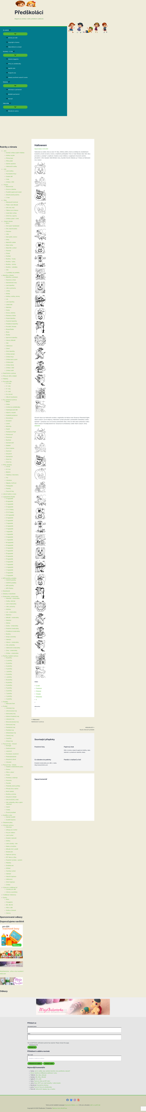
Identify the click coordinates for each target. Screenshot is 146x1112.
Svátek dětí (9, 176)
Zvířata (8, 884)
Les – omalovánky (11, 612)
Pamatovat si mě (33, 1045)
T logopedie (9, 564)
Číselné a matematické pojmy (14, 766)
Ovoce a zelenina (11, 189)
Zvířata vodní (10, 370)
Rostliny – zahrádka (11, 267)
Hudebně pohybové (11, 415)
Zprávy (5, 897)
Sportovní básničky (11, 337)
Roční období (10, 791)
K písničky (9, 674)
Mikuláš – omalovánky (12, 617)
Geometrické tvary (11, 282)
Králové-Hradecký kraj (12, 716)
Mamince (8, 615)
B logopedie (9, 501)
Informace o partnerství (15, 89)
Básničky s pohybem (12, 277)
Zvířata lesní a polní (11, 359)
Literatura (9, 480)
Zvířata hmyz (10, 356)
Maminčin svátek (11, 242)
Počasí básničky (10, 318)
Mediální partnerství (14, 94)
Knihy (7, 239)
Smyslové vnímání (11, 797)
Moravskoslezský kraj (12, 722)
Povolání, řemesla (11, 326)
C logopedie (9, 504)
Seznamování (10, 442)
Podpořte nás (12, 73)
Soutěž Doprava (10, 819)
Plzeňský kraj (10, 730)
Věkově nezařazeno (11, 397)
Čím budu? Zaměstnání (12, 226)
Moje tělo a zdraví (11, 248)
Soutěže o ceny (7, 815)
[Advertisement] (73, 127)
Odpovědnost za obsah (15, 47)
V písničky (9, 696)
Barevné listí (9, 186)
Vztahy (8, 809)
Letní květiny (9, 171)
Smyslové (9, 453)
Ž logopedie (9, 572)
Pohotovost (9, 434)
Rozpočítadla (10, 329)
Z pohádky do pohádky (13, 272)
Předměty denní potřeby (13, 786)
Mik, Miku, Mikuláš (41, 1075)
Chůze (8, 404)
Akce (7, 899)
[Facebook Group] (71, 1100)
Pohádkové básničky (12, 324)
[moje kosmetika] (11, 984)
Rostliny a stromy (11, 794)
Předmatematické (11, 756)
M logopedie (9, 542)
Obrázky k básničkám (9, 593)
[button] (10, 30)
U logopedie (9, 567)
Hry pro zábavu (10, 832)
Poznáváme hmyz (11, 173)
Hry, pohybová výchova (10, 399)
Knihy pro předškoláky (14, 63)
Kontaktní (8, 421)
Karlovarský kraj (10, 713)
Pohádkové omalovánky (13, 631)
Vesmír (8, 807)
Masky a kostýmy (11, 846)
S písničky (9, 690)
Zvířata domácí (10, 354)
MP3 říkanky (9, 588)
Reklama (5, 82)
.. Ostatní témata (8, 221)
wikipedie (37, 425)
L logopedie (9, 539)
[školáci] (11, 947)
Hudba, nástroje (10, 601)
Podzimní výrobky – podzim (14, 860)
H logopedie (9, 529)
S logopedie (9, 561)
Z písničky (9, 699)
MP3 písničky (10, 585)
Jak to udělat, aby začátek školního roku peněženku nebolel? (52, 1071)
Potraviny (9, 780)
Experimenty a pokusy (9, 373)
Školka (8, 335)
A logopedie (9, 498)
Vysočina (8, 738)
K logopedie (9, 537)
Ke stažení (6, 30)
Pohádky (5, 701)
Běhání (8, 401)
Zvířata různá (10, 365)
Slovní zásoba (10, 448)
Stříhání (8, 868)
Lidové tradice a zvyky (9, 494)
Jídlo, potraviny (10, 606)
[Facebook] (67, 1100)
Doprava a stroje (11, 280)
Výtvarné (8, 762)
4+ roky (8, 389)
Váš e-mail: (30, 1054)
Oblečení (8, 620)
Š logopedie (9, 559)
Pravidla (8, 783)
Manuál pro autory (13, 111)
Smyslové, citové (11, 759)
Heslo (28, 1033)
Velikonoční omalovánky (13, 647)
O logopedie (9, 548)
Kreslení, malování (11, 838)
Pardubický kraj (10, 727)
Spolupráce (9, 456)
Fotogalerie (9, 902)
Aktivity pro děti (12, 38)
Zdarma (8, 913)
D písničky (9, 663)
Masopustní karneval (12, 202)
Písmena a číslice (11, 315)
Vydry (55, 1073)
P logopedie (9, 550)
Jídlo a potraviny (11, 288)
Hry (7, 477)
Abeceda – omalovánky (13, 598)
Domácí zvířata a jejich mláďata (15, 152)
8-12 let (8, 469)
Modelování (9, 852)
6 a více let (9, 394)
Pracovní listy (10, 491)
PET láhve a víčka (11, 857)
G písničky (9, 666)
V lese (8, 197)
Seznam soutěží (10, 817)
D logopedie (9, 518)
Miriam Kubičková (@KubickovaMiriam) (41, 1073)
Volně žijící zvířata (11, 213)
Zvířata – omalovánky (12, 653)
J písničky (9, 671)
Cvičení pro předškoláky (13, 407)
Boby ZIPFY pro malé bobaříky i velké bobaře (47, 1083)
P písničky (9, 688)
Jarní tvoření (9, 835)
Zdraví (8, 348)
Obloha (8, 623)
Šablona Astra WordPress (59, 1108)
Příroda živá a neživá (12, 788)
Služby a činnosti (11, 910)
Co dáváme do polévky (43, 760)
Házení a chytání (11, 412)
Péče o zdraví (10, 772)
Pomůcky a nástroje (11, 777)
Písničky (8, 488)
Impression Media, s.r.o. (71, 1105)
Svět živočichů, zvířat (12, 799)
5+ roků (8, 391)
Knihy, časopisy (7, 464)
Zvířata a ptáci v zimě (12, 218)
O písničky (9, 685)
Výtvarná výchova (8, 825)
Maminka (8, 307)
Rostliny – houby (11, 259)
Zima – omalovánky (11, 650)
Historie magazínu (13, 59)
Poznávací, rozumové (12, 754)
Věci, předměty (10, 645)
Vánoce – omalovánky (12, 642)
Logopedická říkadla (9, 496)
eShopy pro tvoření (11, 830)
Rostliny (8, 634)
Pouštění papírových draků (14, 192)
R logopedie (9, 556)
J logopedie (9, 534)
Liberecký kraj (10, 719)
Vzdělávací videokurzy (9, 895)
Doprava (8, 231)
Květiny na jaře (10, 155)
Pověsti (5, 706)
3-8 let (8, 466)
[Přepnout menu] (15, 33)
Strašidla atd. (10, 865)
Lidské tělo (9, 304)
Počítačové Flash (11, 432)
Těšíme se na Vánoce (12, 210)
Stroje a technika (11, 636)
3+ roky (8, 386)
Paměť (8, 429)
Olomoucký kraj (10, 724)
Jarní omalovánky (11, 604)
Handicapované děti (12, 410)
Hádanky (5, 378)
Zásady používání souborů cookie (18, 77)
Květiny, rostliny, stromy (13, 296)
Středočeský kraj (11, 733)
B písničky (9, 658)
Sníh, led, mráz (10, 207)
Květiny (8, 841)
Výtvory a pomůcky (11, 892)
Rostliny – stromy (11, 264)
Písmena (8, 250)
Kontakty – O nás (8, 51)
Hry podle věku (7, 381)
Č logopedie (9, 507)
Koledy (8, 293)
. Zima (5, 200)
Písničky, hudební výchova (10, 656)
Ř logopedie (9, 553)
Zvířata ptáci (9, 362)
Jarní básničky (10, 285)
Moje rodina (9, 245)
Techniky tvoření (11, 871)
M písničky (9, 679)
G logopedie (9, 526)
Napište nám (11, 68)
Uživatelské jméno (31, 1026)
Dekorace (9, 827)
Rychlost (8, 440)
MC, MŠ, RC (9, 905)
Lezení (8, 423)
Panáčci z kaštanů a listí (72, 760)
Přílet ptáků (9, 161)
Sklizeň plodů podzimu (12, 195)
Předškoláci (29, 12)
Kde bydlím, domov (11, 237)
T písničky (9, 693)
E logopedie (9, 520)
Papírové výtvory (11, 854)
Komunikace (9, 418)
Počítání (8, 256)
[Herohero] (78, 1100)
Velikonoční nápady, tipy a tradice (45, 1089)
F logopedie (9, 523)
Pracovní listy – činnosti (10, 744)
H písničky (9, 669)
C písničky (9, 660)
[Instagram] (75, 1100)
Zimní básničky (10, 351)
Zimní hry (8, 462)
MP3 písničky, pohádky (9, 578)
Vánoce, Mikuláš (10, 340)
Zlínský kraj (9, 741)
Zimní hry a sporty (11, 216)
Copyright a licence (13, 42)
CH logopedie (10, 515)
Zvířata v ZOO (10, 182)
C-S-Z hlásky (10, 509)
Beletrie (8, 472)
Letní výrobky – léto (12, 843)
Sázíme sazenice (11, 163)
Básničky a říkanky (8, 275)
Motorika (8, 426)
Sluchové (8, 451)
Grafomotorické (10, 748)
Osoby (8, 310)
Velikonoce (9, 345)
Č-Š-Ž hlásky (10, 512)
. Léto (4, 169)
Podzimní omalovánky (12, 628)
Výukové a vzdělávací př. (10, 887)
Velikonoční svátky (11, 166)
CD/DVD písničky (11, 580)
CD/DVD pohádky (11, 582)
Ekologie (8, 745)
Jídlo (7, 234)
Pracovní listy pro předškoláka (43, 1087)
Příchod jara (9, 158)
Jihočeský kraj (10, 708)
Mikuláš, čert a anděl (12, 849)
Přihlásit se (32, 1047)
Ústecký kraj (9, 735)
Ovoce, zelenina (10, 313)
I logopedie (9, 531)
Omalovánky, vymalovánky (10, 596)
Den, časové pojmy (11, 228)
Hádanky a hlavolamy (12, 475)
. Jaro (4, 151)
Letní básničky (10, 302)
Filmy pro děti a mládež (10, 376)
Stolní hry (9, 459)
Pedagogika (9, 485)
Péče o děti (9, 907)
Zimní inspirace (10, 882)
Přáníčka (8, 862)
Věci (7, 270)
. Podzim (5, 184)
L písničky (9, 677)
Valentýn (8, 639)
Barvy (7, 223)
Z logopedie (9, 575)
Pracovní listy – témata (9, 765)
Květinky (8, 609)
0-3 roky (8, 383)
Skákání (8, 445)
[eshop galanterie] (11, 966)
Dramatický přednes (42, 1085)
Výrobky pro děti (11, 889)
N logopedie (9, 545)
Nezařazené (6, 591)
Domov (8, 769)
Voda (7, 179)
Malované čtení (10, 703)
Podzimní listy (40, 747)
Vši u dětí (38, 1079)
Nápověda (6, 103)
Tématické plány (7, 822)
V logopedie (9, 570)
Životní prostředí (11, 812)
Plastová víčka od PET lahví (42, 1081)
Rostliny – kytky (10, 261)
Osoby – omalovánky (12, 625)
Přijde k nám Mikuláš (12, 205)
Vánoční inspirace (11, 876)
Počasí (8, 253)
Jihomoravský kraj (11, 711)
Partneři (10, 99)
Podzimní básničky (11, 321)
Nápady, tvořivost (11, 483)
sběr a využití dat (95, 1105)
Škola (7, 332)
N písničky (9, 682)
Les (7, 299)
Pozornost (9, 437)
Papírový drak (69, 747)
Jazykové (9, 751)
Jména (8, 291)
